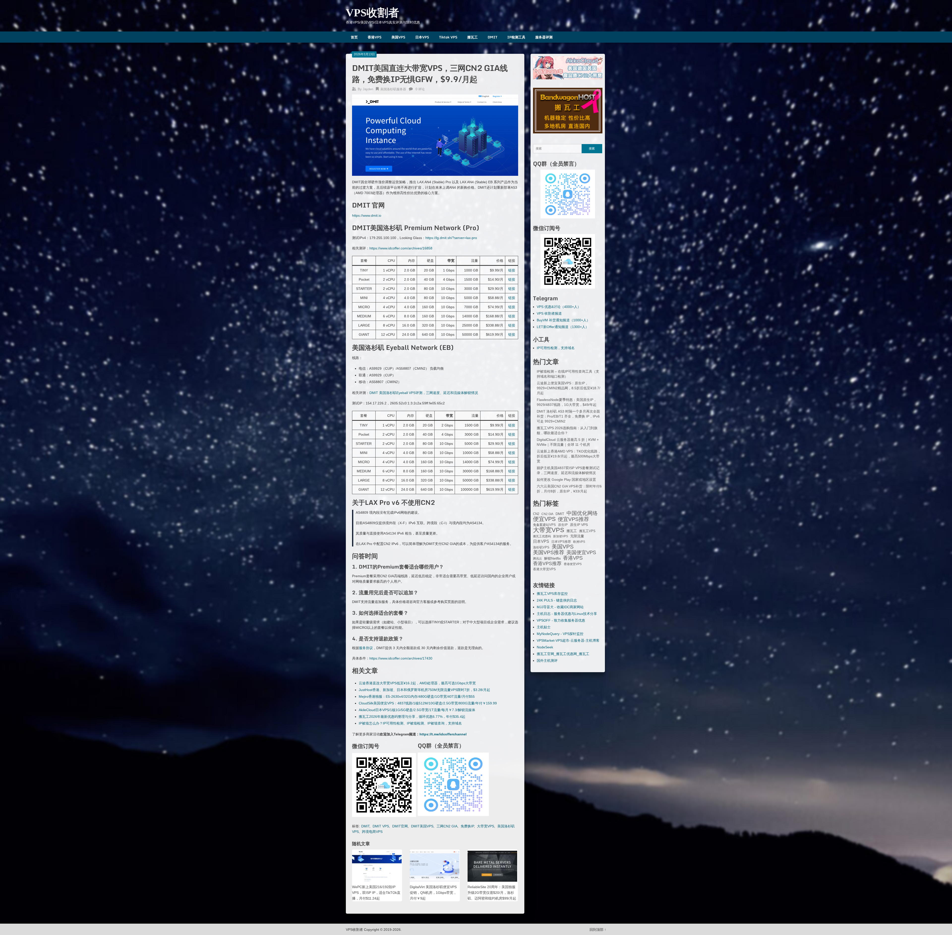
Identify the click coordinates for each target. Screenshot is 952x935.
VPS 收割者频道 (549, 313)
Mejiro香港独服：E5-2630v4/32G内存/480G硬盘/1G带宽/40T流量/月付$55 (417, 696)
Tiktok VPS (448, 37)
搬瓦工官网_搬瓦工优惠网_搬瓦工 (563, 654)
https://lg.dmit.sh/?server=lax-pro (451, 238)
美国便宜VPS (581, 552)
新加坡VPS (560, 536)
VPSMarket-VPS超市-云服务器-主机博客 (568, 640)
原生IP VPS (579, 525)
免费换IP (467, 826)
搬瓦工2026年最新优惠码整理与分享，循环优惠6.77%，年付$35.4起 (412, 717)
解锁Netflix (552, 558)
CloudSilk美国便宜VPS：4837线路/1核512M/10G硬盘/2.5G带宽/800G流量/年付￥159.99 (428, 703)
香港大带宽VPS (544, 569)
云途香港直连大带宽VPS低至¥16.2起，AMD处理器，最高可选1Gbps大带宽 (417, 683)
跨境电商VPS (372, 832)
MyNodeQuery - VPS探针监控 (560, 634)
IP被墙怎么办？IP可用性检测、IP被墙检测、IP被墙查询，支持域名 (410, 723)
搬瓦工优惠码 (542, 536)
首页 (354, 37)
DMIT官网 (400, 826)
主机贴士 (544, 627)
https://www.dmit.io (366, 215)
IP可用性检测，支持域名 (556, 348)
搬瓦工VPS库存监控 (552, 594)
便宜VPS (544, 518)
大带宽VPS (485, 826)
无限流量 (577, 536)
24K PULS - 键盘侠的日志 (557, 600)
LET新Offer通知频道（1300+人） (563, 327)
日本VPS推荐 (561, 541)
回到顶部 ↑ (598, 930)
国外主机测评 (547, 661)
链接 (511, 270)
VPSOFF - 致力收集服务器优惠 (561, 620)
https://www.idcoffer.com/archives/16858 (400, 248)
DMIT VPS (381, 826)
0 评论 (420, 89)
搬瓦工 (472, 37)
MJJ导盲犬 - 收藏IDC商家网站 (560, 607)
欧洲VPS (579, 541)
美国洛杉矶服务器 (393, 89)
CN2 (536, 514)
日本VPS (422, 37)
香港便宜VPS (573, 564)
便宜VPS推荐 (573, 519)
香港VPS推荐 (547, 563)
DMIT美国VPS (422, 826)
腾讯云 (537, 558)
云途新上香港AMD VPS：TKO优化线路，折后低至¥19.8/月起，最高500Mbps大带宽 (569, 456)
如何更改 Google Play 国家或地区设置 (566, 480)
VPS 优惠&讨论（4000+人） (559, 307)
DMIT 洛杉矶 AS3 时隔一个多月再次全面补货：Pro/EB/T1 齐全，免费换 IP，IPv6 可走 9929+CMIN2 (568, 416)
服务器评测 (544, 37)
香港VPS (375, 37)
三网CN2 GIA (447, 826)
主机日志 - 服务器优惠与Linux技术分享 (567, 614)
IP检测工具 (516, 37)
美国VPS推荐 (548, 552)
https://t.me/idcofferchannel (443, 734)
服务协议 (366, 648)
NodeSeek (545, 647)
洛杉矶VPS (541, 547)
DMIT (492, 37)
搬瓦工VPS (587, 531)
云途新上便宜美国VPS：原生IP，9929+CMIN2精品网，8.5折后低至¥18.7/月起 (568, 388)
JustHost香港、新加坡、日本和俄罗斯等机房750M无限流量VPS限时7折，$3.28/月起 (424, 690)
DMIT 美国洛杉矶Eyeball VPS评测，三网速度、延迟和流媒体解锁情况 (423, 393)
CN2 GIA (547, 514)
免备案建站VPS (544, 525)
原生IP (563, 525)
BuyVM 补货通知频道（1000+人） (563, 320)
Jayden (368, 89)
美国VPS (398, 37)
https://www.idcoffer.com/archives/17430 (400, 658)
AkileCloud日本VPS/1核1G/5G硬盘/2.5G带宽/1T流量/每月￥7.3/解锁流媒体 (417, 710)
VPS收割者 (372, 13)
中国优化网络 (582, 513)
